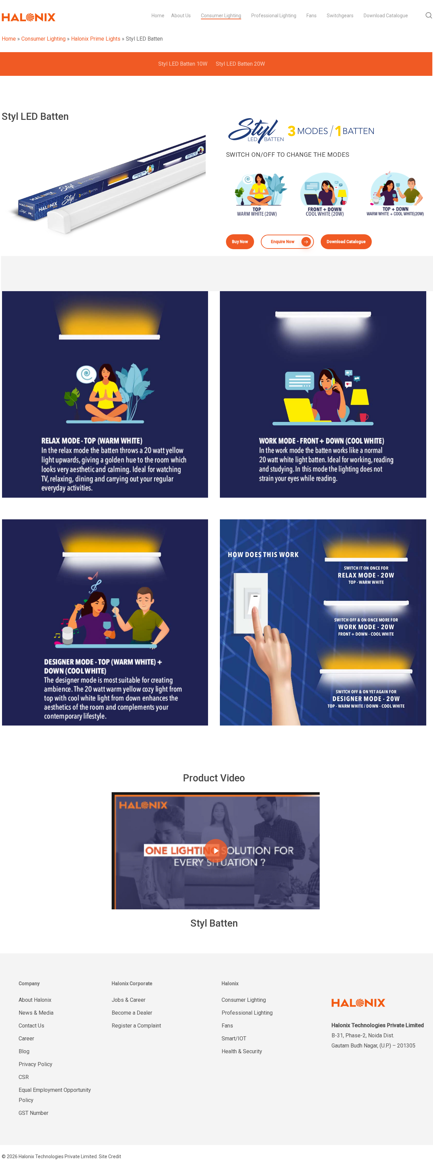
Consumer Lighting (43, 39)
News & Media (36, 1013)
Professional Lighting (247, 1013)
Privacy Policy (35, 1064)
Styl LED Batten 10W (182, 64)
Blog (24, 1051)
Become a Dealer (132, 1013)
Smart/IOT (234, 1038)
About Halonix (35, 1000)
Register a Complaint (136, 1025)
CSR (24, 1077)
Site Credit (110, 1156)
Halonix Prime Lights (95, 39)
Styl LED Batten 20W (240, 64)
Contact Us (31, 1025)
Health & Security (242, 1051)
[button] (240, 241)
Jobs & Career (128, 1000)
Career (26, 1038)
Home (9, 39)
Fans (227, 1025)
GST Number (33, 1113)
